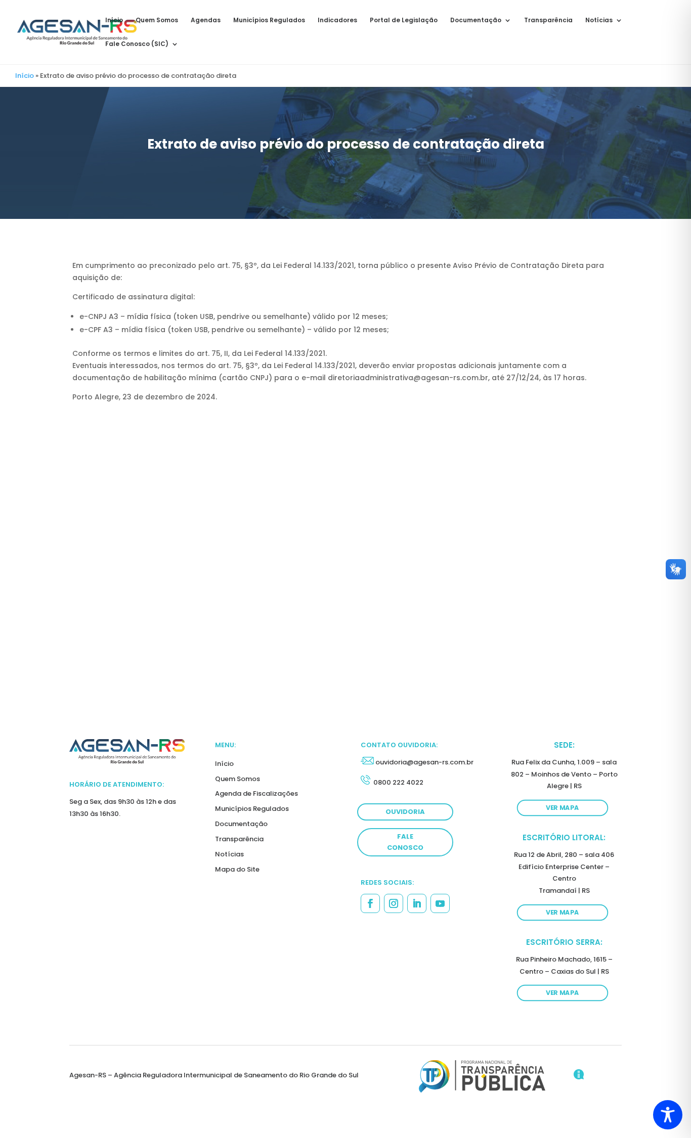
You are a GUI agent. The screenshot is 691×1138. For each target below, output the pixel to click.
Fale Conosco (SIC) (136, 44)
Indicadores (337, 20)
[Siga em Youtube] (440, 903)
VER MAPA (562, 807)
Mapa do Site (237, 869)
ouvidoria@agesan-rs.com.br (424, 762)
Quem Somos (157, 20)
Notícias (599, 20)
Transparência (548, 20)
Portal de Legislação (404, 20)
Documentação (475, 20)
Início (114, 20)
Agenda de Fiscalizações (256, 793)
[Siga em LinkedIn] (416, 903)
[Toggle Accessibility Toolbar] (667, 1114)
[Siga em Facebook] (370, 903)
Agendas (206, 20)
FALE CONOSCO (405, 842)
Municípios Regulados (269, 20)
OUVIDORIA (405, 811)
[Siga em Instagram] (393, 903)
